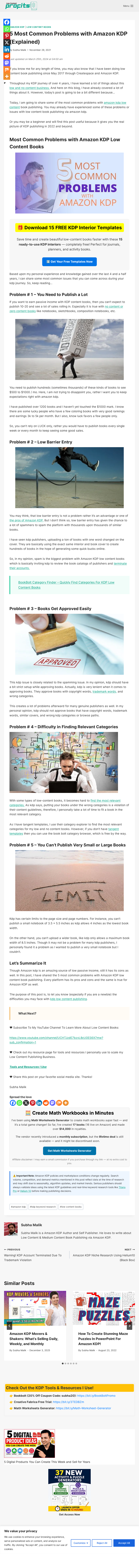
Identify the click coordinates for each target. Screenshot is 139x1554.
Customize (79, 1542)
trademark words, (105, 691)
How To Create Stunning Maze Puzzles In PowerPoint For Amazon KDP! (103, 1339)
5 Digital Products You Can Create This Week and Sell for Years (47, 1462)
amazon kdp (18, 1206)
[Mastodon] (52, 1103)
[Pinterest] (33, 1103)
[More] (66, 1103)
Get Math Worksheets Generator (69, 1150)
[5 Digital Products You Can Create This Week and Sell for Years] (29, 1443)
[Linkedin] (39, 1103)
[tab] (63, 1363)
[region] (69, 1540)
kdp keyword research (43, 1206)
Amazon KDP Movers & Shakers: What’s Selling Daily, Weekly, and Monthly (33, 1339)
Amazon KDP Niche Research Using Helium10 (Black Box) (104, 1255)
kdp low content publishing (68, 999)
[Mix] (59, 1103)
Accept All (124, 1542)
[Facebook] (13, 1103)
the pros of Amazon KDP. (26, 520)
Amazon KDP (17, 27)
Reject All (102, 1542)
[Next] (129, 1326)
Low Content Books (39, 27)
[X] (26, 1103)
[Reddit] (46, 1103)
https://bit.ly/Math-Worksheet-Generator (83, 1408)
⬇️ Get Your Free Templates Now (69, 261)
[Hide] (4, 83)
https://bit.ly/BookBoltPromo (96, 1395)
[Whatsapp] (19, 1103)
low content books (71, 1206)
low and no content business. (29, 88)
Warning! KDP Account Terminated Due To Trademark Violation (33, 1255)
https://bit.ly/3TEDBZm (68, 1402)
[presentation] (35, 1308)
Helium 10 (25, 1190)
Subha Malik (19, 50)
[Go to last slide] (9, 1326)
